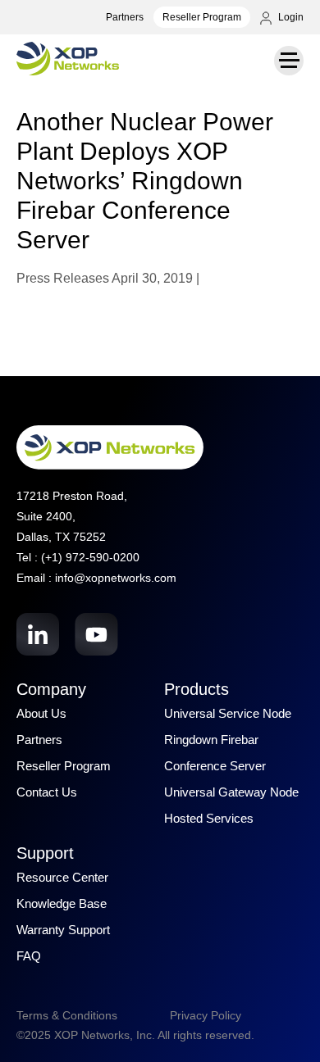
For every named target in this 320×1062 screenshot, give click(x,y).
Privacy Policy (205, 1015)
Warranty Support (63, 930)
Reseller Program (201, 17)
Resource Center (62, 877)
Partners (125, 17)
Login (290, 17)
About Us (41, 713)
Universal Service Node (227, 713)
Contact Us (46, 792)
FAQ (28, 956)
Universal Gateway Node (231, 792)
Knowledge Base (61, 903)
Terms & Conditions (66, 1015)
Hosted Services (209, 818)
